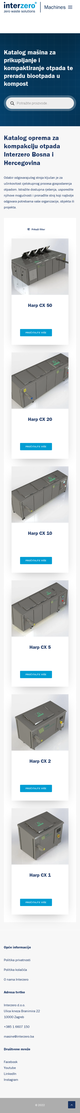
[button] (70, 7)
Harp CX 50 (40, 305)
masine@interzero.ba (19, 1036)
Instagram (11, 1079)
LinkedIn (10, 1074)
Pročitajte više (36, 332)
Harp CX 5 (40, 647)
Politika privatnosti (17, 960)
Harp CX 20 (40, 419)
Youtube (10, 1068)
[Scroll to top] (71, 1104)
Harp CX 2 (40, 761)
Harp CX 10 (40, 533)
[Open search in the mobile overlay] (40, 103)
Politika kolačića (15, 970)
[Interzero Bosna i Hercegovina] (34, 7)
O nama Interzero (16, 979)
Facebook (10, 1062)
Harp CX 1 (40, 875)
